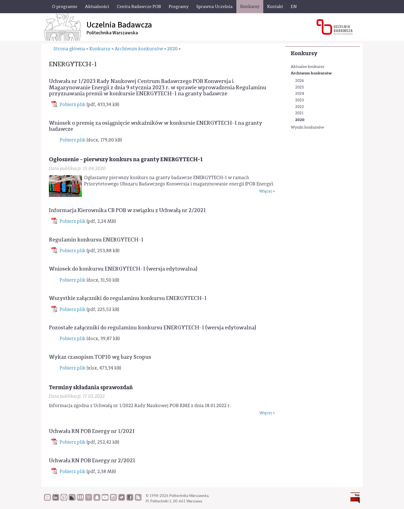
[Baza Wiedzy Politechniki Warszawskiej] (47, 499)
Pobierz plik (72, 104)
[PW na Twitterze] (121, 499)
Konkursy (304, 53)
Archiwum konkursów (311, 73)
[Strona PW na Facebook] (129, 499)
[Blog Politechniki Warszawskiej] (88, 499)
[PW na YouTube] (105, 499)
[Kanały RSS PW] (138, 499)
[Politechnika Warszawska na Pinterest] (63, 499)
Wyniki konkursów (307, 127)
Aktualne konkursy (307, 66)
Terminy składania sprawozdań (91, 387)
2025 (299, 87)
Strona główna (69, 49)
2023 (299, 100)
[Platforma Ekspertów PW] (72, 499)
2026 (299, 80)
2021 (299, 113)
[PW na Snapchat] (96, 499)
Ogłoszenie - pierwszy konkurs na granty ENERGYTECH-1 (126, 159)
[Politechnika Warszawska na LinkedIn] (55, 499)
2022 (299, 106)
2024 (299, 93)
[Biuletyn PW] (80, 499)
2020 (300, 120)
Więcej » (267, 191)
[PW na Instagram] (113, 499)
